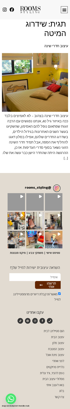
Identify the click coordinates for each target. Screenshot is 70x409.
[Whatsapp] (11, 399)
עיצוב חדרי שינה (56, 47)
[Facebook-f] (42, 321)
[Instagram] (35, 321)
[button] (64, 9)
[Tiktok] (20, 321)
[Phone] (49, 321)
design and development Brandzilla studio (15, 406)
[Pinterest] (28, 321)
